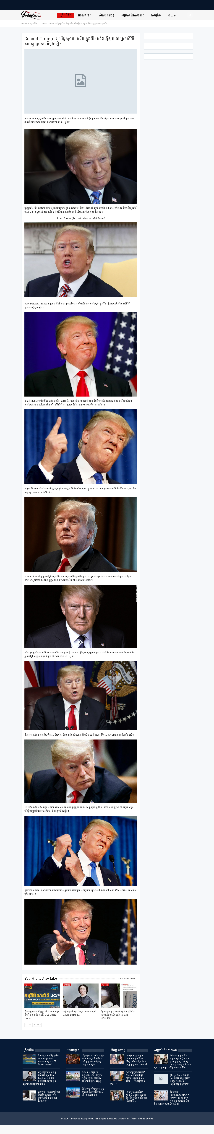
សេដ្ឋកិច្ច (156, 15)
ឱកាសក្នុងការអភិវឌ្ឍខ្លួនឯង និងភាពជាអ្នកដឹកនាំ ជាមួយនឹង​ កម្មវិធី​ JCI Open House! (48, 1060)
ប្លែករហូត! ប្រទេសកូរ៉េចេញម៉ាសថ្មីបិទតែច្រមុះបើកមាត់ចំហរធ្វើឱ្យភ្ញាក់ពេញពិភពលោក (49, 1096)
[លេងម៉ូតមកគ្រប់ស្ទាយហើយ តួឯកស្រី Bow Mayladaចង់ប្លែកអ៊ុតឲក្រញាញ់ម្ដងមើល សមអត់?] (117, 1059)
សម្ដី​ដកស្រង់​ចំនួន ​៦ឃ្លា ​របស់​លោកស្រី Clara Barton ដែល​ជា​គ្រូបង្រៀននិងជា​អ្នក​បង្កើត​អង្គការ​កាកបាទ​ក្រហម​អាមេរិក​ (40, 1078)
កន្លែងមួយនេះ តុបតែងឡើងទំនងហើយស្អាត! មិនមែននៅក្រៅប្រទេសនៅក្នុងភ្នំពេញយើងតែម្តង (93, 1060)
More (171, 15)
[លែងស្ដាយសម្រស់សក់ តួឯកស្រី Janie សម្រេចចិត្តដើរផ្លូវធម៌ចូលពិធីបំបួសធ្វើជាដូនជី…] (117, 1095)
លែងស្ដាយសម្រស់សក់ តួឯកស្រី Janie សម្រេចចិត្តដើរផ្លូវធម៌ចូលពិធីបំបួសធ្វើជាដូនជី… (136, 1096)
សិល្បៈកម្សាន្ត (107, 15)
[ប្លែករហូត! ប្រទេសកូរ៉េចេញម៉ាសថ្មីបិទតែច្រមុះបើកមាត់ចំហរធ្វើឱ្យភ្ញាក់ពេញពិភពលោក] (119, 995)
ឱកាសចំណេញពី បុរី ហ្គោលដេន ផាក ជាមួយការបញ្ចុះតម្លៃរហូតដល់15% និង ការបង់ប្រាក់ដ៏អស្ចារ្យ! (92, 1076)
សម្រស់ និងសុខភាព (133, 15)
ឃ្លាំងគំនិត (65, 15)
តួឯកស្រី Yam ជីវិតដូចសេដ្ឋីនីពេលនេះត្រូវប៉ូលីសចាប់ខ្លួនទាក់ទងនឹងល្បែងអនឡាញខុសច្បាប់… (180, 1079)
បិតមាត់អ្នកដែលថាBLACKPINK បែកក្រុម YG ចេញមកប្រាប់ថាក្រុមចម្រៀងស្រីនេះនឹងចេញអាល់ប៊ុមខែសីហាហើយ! (172, 1098)
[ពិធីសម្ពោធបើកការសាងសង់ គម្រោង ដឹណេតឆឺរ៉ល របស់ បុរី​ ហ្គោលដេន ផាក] (73, 1092)
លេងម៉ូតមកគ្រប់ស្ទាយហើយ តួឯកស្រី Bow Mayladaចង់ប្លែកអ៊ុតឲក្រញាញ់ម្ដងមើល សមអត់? (136, 1060)
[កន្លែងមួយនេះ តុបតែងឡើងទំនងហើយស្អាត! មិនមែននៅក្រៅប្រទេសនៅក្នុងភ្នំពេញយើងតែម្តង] (73, 1059)
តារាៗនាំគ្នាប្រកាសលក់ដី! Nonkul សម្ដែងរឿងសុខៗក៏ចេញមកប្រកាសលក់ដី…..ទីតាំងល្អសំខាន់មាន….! (127, 1078)
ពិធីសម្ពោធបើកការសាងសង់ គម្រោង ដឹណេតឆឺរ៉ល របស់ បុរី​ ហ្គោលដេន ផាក (93, 1092)
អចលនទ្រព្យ (85, 15)
